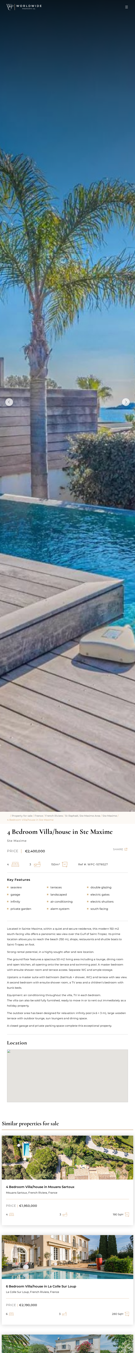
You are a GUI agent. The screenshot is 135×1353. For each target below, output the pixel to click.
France (39, 815)
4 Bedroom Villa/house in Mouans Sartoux (40, 1187)
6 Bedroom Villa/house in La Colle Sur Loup (41, 1286)
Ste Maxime (109, 815)
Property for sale (22, 815)
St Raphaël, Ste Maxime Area (82, 815)
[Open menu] (126, 7)
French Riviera (54, 815)
